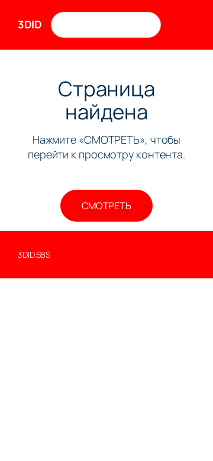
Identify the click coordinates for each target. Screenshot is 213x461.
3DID (29, 24)
